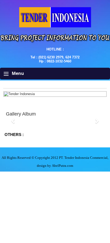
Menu (17, 73)
